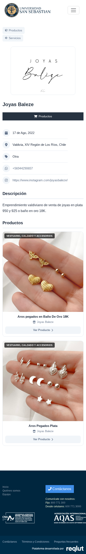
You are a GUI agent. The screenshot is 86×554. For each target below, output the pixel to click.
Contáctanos (61, 489)
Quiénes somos (11, 490)
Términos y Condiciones (35, 541)
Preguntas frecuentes (66, 541)
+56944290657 (23, 168)
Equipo (7, 494)
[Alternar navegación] (73, 10)
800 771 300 (58, 502)
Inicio (6, 486)
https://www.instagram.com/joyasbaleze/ (40, 180)
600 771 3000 (73, 506)
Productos (45, 116)
